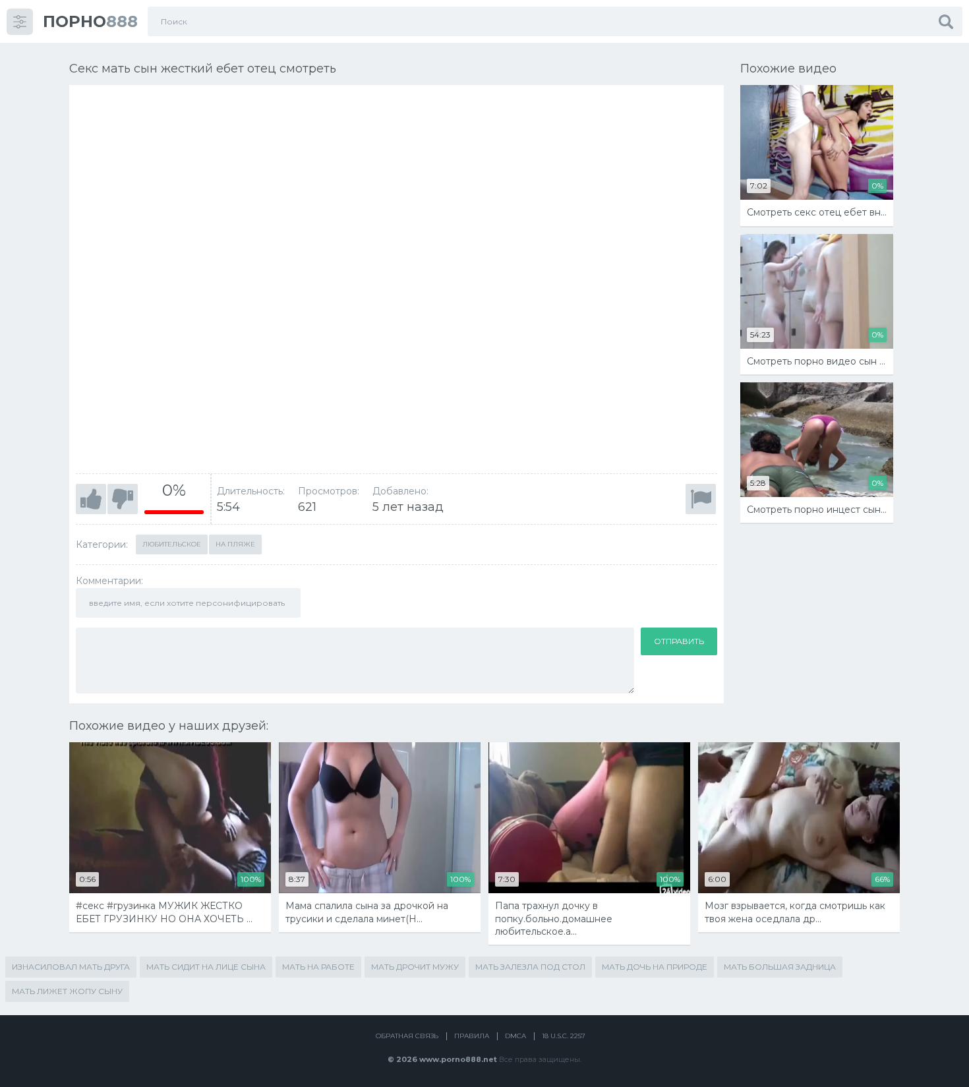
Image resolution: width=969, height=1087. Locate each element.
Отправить (679, 641)
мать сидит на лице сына (206, 967)
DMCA (515, 1036)
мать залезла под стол (530, 967)
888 (90, 21)
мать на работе (318, 967)
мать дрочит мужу (415, 967)
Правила (471, 1036)
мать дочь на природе (654, 967)
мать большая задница (780, 967)
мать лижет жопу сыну (67, 991)
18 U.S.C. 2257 (563, 1036)
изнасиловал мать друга (71, 967)
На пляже (235, 544)
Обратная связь (407, 1036)
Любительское (171, 544)
